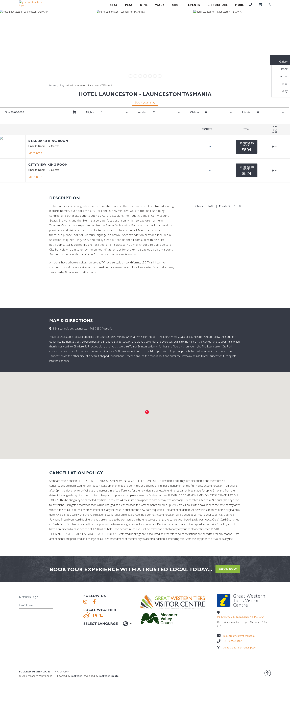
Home (52, 85)
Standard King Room (48, 141)
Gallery (283, 61)
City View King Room (48, 164)
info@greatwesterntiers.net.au (239, 635)
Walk (160, 5)
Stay (114, 5)
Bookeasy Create (108, 675)
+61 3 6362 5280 (233, 641)
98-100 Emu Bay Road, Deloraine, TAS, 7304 (240, 616)
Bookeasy (76, 675)
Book (284, 69)
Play (129, 5)
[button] (246, 147)
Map (284, 84)
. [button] (35, 153)
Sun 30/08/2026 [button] (14, 112)
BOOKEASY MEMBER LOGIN (34, 671)
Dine (144, 5)
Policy (284, 91)
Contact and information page (239, 647)
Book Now (228, 568)
